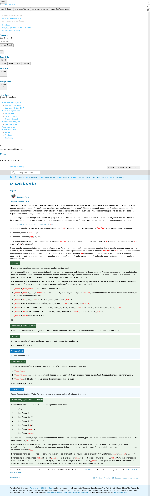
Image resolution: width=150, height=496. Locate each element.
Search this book (6, 38)
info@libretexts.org (120, 493)
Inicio (19, 177)
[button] (8, 135)
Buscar (13, 172)
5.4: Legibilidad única (27, 470)
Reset (3, 60)
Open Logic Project (23, 197)
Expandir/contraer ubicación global (139, 176)
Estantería (33, 177)
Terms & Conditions (63, 493)
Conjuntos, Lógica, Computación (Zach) (91, 177)
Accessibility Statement (79, 493)
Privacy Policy (50, 493)
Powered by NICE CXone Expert (42, 488)
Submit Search (6, 45)
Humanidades (49, 177)
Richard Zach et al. (23, 195)
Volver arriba (14, 478)
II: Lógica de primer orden (122, 177)
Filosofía (65, 177)
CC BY (87, 470)
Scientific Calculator (12, 119)
